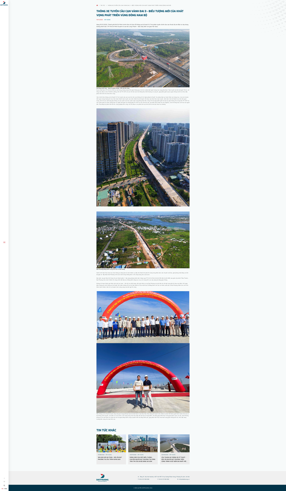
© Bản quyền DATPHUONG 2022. (143, 488)
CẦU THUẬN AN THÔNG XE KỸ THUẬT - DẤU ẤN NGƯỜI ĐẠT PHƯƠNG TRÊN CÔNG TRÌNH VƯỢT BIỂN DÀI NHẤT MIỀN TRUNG (174, 459)
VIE (2, 488)
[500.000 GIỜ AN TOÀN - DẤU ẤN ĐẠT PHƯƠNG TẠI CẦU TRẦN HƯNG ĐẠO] (111, 443)
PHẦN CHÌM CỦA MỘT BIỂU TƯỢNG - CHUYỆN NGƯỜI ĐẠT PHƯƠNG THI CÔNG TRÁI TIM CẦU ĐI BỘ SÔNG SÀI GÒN (142, 459)
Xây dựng (109, 454)
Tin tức (102, 5)
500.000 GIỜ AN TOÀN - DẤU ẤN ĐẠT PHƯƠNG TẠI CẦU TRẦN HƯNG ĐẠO (110, 458)
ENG (6, 488)
